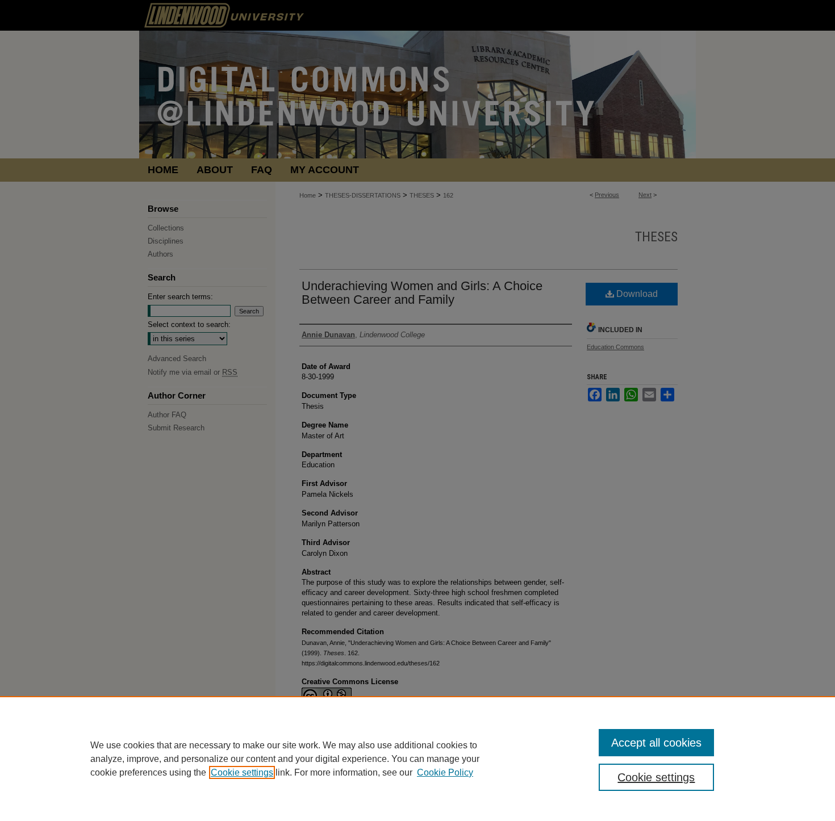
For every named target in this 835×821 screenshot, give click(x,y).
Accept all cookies (656, 742)
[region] (417, 758)
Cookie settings (242, 772)
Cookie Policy (445, 772)
